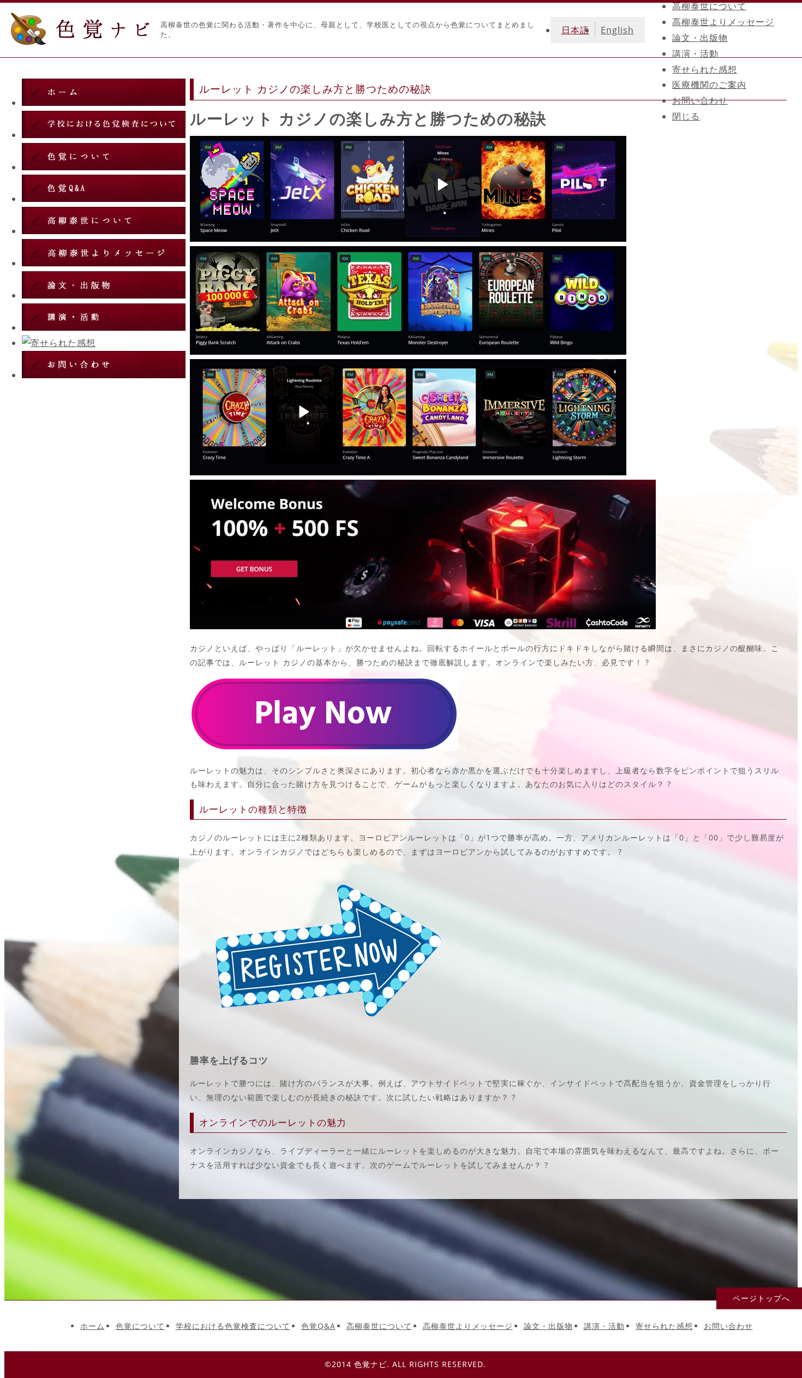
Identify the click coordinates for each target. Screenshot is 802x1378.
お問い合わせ (700, 100)
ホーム (92, 1326)
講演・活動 (695, 53)
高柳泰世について (709, 6)
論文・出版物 (700, 38)
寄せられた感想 (704, 69)
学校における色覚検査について (233, 1326)
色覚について (140, 1326)
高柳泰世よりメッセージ (723, 22)
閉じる (686, 116)
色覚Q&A (318, 1326)
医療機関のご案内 (709, 85)
